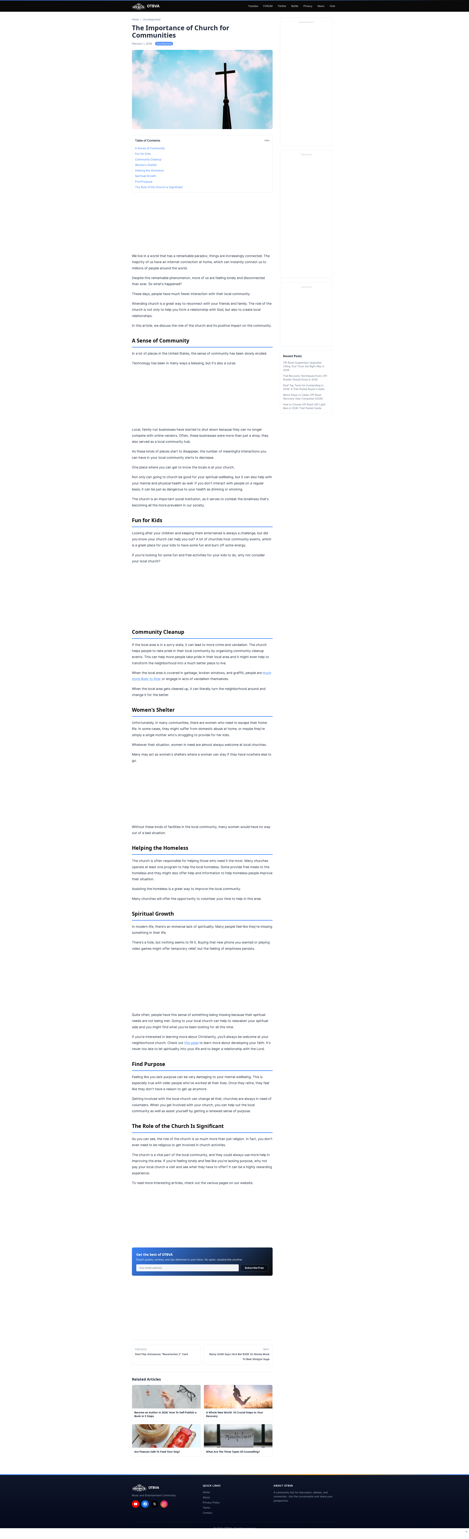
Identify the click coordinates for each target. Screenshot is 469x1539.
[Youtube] (135, 1504)
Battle (294, 6)
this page (191, 1043)
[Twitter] (154, 1504)
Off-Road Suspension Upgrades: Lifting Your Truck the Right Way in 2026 (303, 366)
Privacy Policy (211, 1502)
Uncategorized (164, 43)
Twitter (282, 6)
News (320, 6)
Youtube (253, 6)
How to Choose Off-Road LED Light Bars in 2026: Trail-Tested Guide (304, 406)
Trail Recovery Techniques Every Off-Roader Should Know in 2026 (305, 377)
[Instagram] (164, 1504)
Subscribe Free (254, 1267)
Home (206, 1492)
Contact (207, 1512)
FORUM (268, 6)
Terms (206, 1507)
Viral (332, 6)
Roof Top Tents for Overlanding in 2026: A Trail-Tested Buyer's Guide (303, 387)
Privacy (307, 6)
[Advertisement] (202, 222)
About (206, 1497)
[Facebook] (145, 1504)
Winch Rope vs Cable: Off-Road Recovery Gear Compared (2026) (303, 396)
